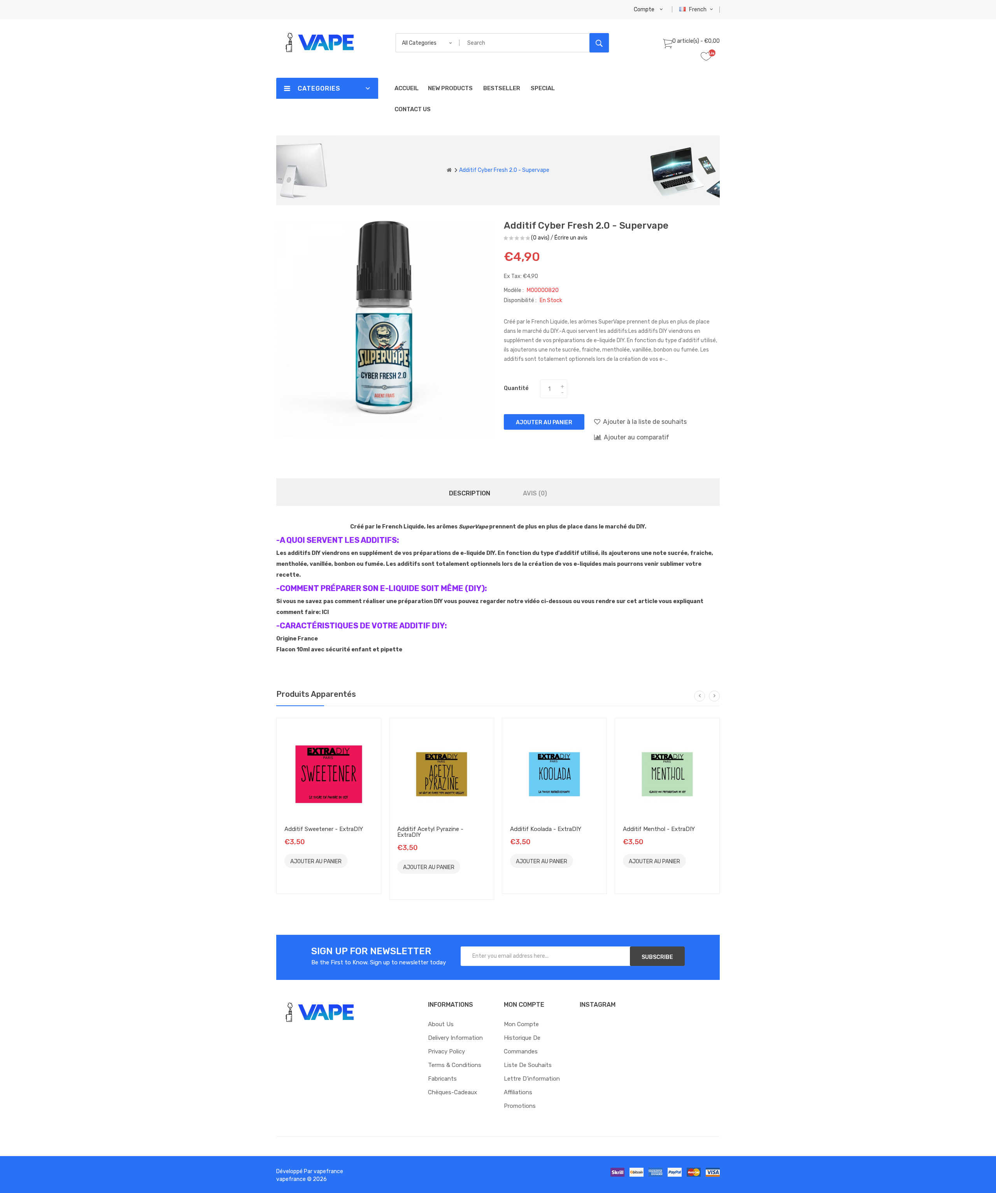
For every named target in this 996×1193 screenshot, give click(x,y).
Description (469, 493)
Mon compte (521, 1024)
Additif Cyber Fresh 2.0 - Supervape (504, 170)
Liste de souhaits (528, 1065)
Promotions (520, 1105)
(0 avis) (540, 237)
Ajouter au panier (544, 422)
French (698, 9)
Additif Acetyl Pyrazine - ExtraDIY (430, 832)
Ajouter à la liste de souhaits (645, 421)
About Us (441, 1024)
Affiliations (518, 1092)
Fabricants (442, 1078)
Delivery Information (455, 1037)
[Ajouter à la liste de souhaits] (358, 861)
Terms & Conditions (454, 1065)
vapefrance (328, 1171)
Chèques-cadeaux (452, 1092)
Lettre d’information (532, 1078)
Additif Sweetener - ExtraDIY (323, 829)
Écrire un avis (570, 237)
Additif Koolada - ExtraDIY (545, 829)
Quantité (516, 388)
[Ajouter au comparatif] (294, 875)
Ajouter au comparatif (636, 437)
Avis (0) (535, 493)
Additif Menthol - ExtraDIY (659, 829)
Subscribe (657, 957)
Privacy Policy (446, 1051)
